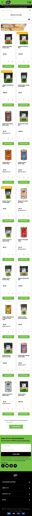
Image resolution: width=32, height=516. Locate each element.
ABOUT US (5, 488)
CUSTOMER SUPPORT (9, 482)
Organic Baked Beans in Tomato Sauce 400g (8, 318)
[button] (29, 19)
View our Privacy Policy (20, 460)
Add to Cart (8, 66)
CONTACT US (6, 494)
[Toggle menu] (2, 2)
